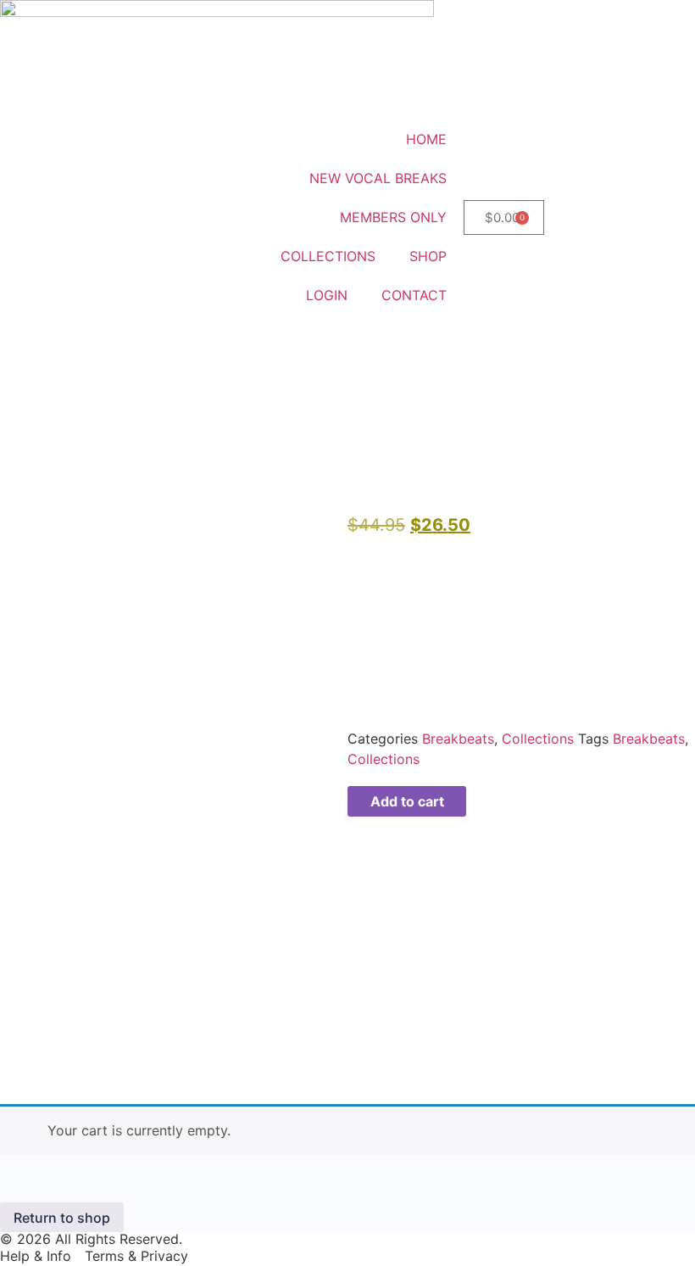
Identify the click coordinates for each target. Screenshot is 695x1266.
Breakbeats (458, 738)
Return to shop (62, 1217)
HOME (426, 139)
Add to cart (407, 801)
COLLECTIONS (328, 256)
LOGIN (327, 295)
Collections (538, 738)
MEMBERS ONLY (393, 217)
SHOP (428, 256)
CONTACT (414, 295)
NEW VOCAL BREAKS (378, 178)
